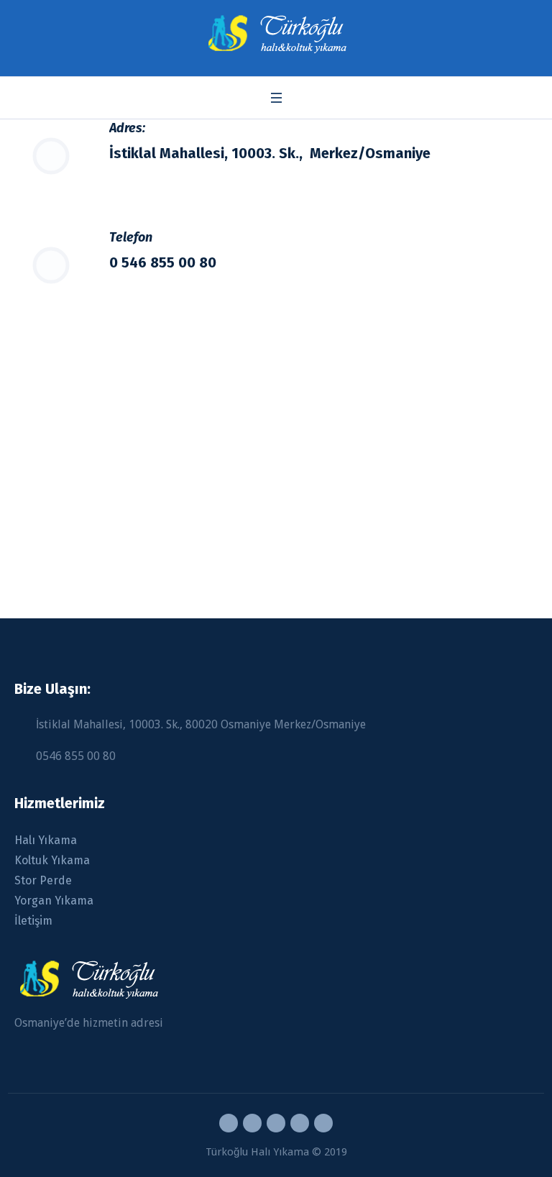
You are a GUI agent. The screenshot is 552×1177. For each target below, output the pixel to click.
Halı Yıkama (45, 840)
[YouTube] (323, 1123)
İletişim (33, 921)
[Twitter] (299, 1123)
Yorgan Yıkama (53, 900)
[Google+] (252, 1123)
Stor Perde (43, 880)
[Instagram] (276, 1123)
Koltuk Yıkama (52, 860)
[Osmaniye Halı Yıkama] (276, 34)
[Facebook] (228, 1123)
